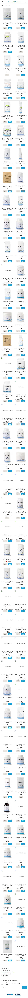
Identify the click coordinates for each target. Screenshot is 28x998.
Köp (10, 28)
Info (5, 28)
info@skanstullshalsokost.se (7, 972)
